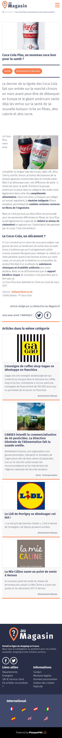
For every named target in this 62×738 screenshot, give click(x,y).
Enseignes (7, 675)
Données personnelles (45, 679)
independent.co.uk (21, 291)
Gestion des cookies (43, 682)
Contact (37, 672)
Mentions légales (42, 675)
